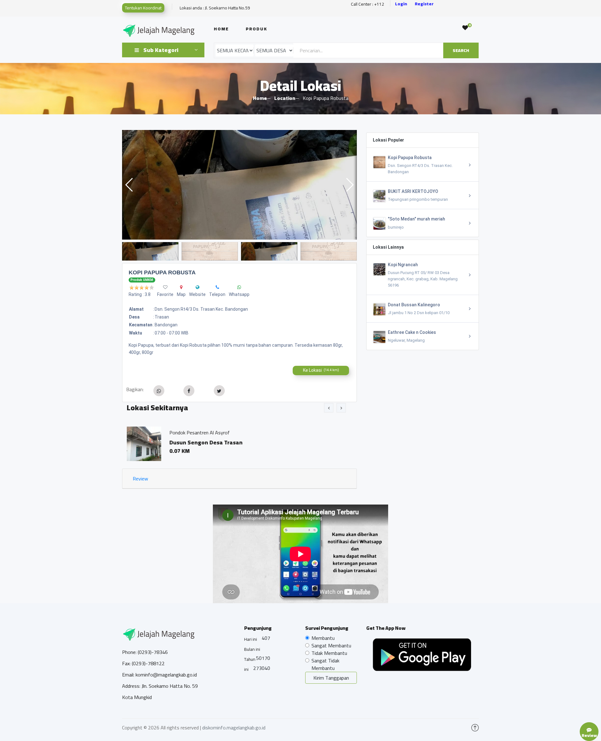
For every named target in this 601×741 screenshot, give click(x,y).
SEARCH (461, 50)
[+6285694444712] (217, 287)
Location (284, 98)
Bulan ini (252, 649)
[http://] (197, 287)
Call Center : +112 (367, 4)
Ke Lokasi (321, 370)
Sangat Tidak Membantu (325, 664)
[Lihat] (239, 185)
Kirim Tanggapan (331, 677)
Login (401, 4)
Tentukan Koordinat (143, 8)
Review (140, 478)
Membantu (323, 638)
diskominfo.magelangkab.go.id (233, 727)
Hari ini (250, 639)
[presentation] (328, 407)
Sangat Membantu (331, 645)
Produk (256, 29)
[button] (349, 185)
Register (424, 4)
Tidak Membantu (329, 653)
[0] (465, 28)
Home (221, 29)
